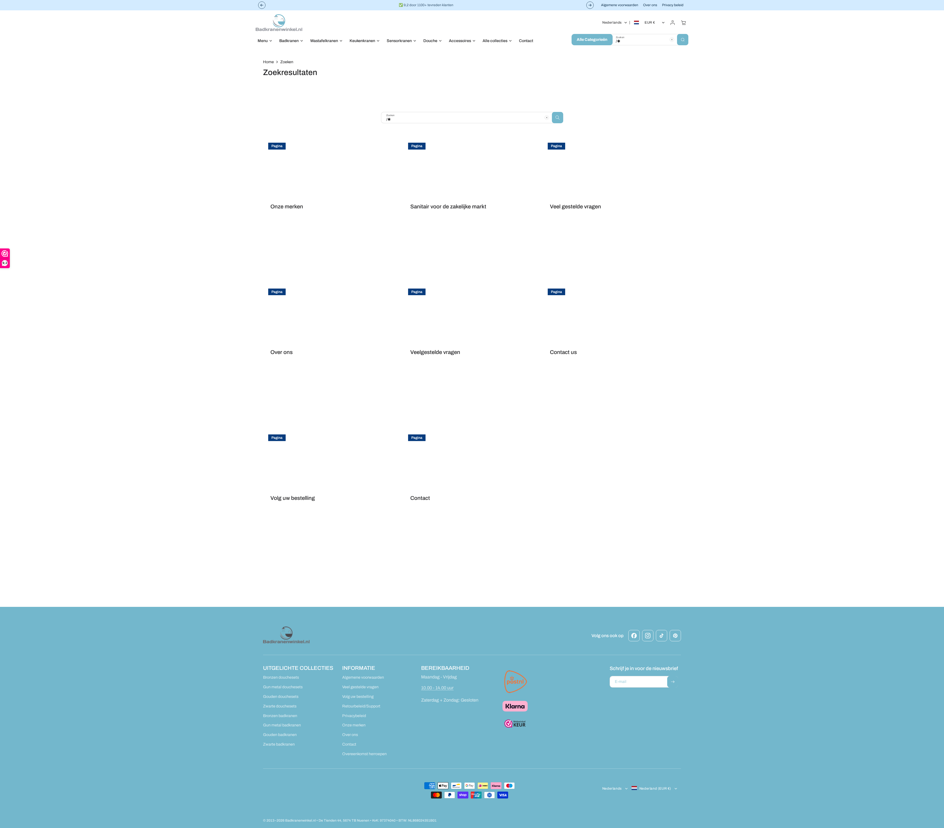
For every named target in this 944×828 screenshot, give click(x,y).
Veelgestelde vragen (435, 352)
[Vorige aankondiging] (262, 5)
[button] (263, 40)
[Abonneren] (672, 682)
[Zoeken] (682, 39)
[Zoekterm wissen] (671, 39)
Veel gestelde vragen (575, 207)
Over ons (281, 352)
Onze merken (286, 207)
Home (268, 62)
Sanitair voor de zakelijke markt (448, 207)
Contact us (563, 352)
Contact (420, 498)
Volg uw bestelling (292, 498)
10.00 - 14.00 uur (437, 687)
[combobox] (649, 39)
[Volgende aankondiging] (590, 5)
